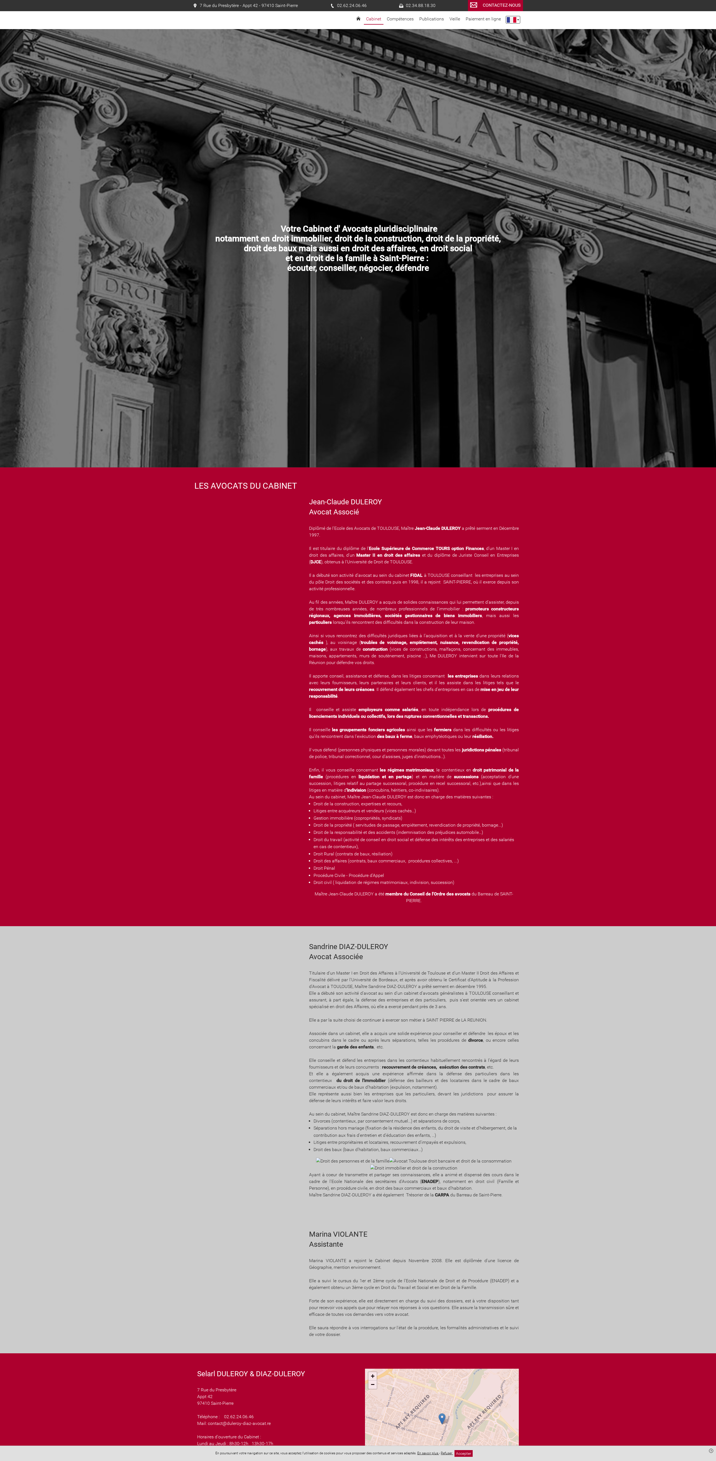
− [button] (373, 1384)
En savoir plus (428, 1453)
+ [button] (373, 1376)
